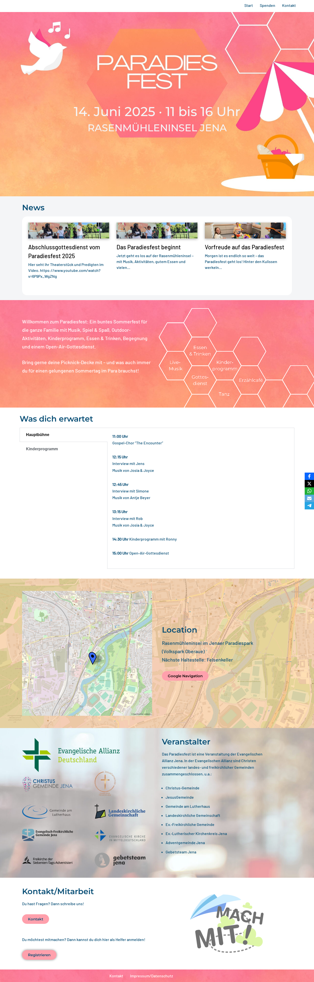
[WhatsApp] (309, 491)
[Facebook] (309, 476)
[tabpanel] (200, 498)
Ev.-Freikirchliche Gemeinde (190, 824)
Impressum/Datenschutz (151, 975)
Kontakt (289, 5)
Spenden (267, 5)
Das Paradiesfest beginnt (149, 247)
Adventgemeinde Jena (185, 842)
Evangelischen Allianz (213, 760)
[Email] (309, 498)
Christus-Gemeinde (182, 787)
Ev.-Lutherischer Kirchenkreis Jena (196, 833)
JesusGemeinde (180, 797)
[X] (309, 483)
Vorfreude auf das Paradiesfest (244, 247)
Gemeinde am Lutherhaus (188, 806)
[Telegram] (309, 505)
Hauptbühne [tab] (37, 435)
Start (248, 5)
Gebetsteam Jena (181, 851)
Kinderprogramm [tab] (42, 449)
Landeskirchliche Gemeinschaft (193, 815)
